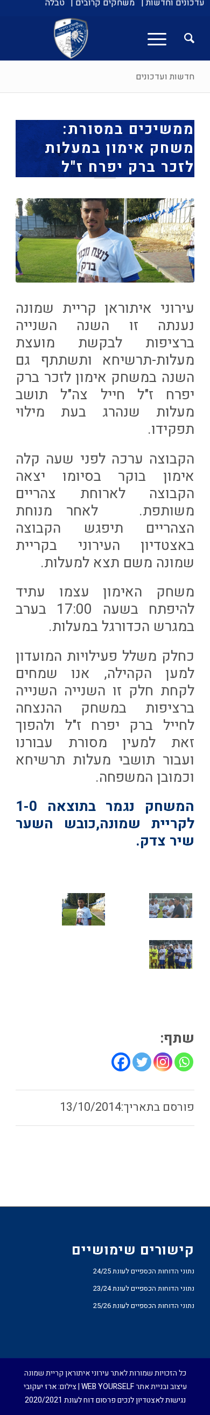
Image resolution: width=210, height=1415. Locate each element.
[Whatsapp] (183, 1061)
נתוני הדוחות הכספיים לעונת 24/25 (143, 1271)
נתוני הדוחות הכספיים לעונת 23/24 (143, 1288)
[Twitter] (141, 1061)
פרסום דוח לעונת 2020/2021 (70, 1400)
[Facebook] (120, 1061)
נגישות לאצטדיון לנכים (151, 1400)
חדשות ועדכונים (165, 76)
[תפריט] (160, 38)
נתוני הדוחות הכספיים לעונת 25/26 (143, 1305)
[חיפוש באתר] (183, 38)
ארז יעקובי (40, 1386)
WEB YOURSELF (107, 1386)
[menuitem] (173, 2)
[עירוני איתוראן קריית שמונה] (123, 38)
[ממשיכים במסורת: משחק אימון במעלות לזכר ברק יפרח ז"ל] (105, 240)
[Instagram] (162, 1061)
